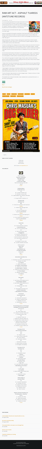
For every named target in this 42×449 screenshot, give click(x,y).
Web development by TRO (21, 445)
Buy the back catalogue (7, 87)
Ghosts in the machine (6, 429)
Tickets (21, 185)
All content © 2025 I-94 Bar (21, 442)
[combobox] (21, 155)
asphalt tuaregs (6, 96)
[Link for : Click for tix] (21, 125)
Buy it (3, 84)
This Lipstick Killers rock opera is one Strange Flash (12, 425)
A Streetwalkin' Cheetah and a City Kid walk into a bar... (13, 415)
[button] (21, 6)
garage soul (14, 94)
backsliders (13, 96)
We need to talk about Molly (8, 420)
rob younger (20, 94)
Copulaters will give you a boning (9, 434)
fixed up (32, 94)
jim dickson (27, 94)
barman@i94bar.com (23, 165)
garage (4, 94)
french (8, 94)
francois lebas (20, 96)
